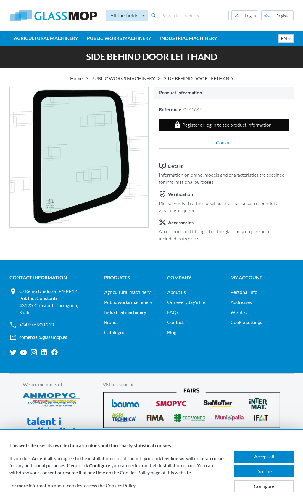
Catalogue (114, 332)
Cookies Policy (120, 485)
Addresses (241, 302)
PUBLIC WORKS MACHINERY (119, 38)
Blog (171, 332)
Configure (264, 486)
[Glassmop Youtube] (23, 352)
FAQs (173, 312)
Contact (175, 322)
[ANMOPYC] (51, 400)
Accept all (264, 456)
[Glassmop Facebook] (54, 352)
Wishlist (239, 312)
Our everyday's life (186, 302)
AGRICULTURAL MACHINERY (46, 38)
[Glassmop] (53, 15)
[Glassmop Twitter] (13, 352)
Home (76, 78)
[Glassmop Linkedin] (44, 352)
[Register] (277, 16)
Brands (111, 322)
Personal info (244, 292)
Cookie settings (246, 322)
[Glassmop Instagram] (34, 352)
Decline (264, 471)
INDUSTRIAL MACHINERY (188, 38)
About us (176, 292)
